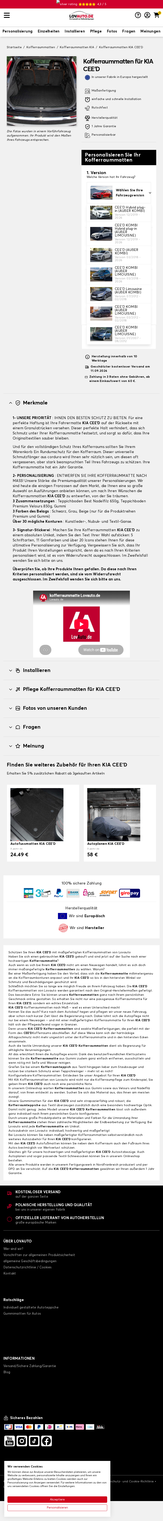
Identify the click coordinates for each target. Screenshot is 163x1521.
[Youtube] (9, 1441)
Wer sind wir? (13, 1249)
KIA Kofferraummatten (31, 1079)
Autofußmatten (40, 1143)
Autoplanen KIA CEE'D (105, 843)
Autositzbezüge (116, 1152)
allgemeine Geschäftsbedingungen (29, 1261)
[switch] (17, 32)
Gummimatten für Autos (22, 1313)
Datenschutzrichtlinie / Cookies (27, 1267)
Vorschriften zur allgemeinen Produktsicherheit (39, 1255)
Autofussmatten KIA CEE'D (33, 843)
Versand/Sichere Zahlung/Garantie (29, 1366)
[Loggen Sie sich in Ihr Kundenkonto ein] (147, 15)
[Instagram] (22, 1441)
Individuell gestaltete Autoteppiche (31, 1307)
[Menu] (34, 15)
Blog (6, 1372)
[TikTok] (34, 1441)
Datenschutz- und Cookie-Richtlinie (127, 1481)
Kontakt (9, 1273)
